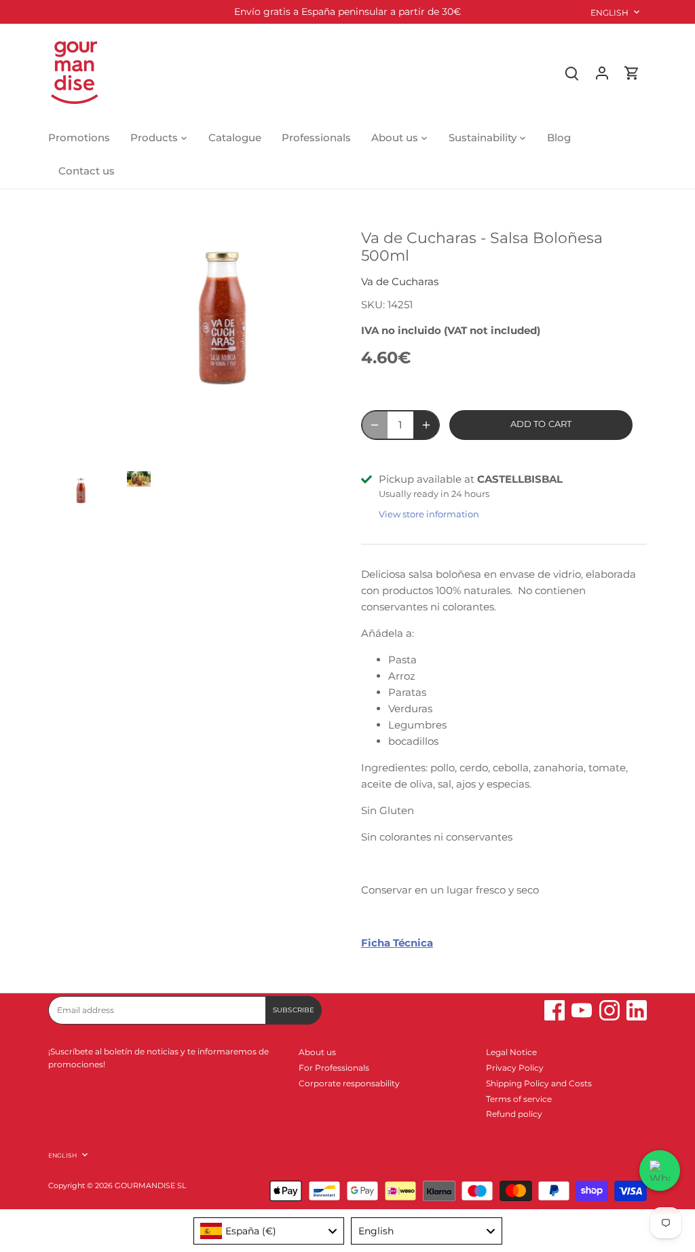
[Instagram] (609, 1010)
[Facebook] (554, 1010)
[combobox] (269, 1231)
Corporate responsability (349, 1083)
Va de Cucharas (399, 281)
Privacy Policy (515, 1068)
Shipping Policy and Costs (539, 1083)
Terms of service (519, 1099)
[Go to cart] (632, 72)
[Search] (572, 72)
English (609, 12)
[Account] (602, 72)
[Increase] (426, 425)
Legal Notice (511, 1052)
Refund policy (514, 1114)
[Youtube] (581, 1010)
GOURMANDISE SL (150, 1185)
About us (317, 1052)
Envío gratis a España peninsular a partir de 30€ (347, 11)
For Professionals (334, 1068)
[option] (74, 494)
